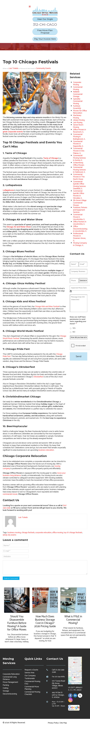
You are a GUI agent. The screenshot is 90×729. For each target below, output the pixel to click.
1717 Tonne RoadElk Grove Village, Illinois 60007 (58, 684)
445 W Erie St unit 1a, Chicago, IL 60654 (58, 695)
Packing (6, 685)
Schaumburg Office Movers (78, 164)
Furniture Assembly (77, 107)
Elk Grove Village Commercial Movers (79, 203)
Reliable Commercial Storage (77, 94)
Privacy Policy (53, 723)
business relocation (46, 450)
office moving (57, 532)
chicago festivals (28, 532)
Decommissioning (10, 694)
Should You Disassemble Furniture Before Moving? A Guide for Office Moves (16, 623)
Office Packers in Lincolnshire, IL (79, 223)
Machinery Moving (77, 116)
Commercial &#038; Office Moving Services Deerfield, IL (79, 185)
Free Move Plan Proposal (45, 31)
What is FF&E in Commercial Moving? (73, 620)
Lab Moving (77, 122)
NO (74, 332)
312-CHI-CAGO (45, 25)
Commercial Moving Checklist (32, 693)
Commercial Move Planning (32, 688)
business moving (14, 532)
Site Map (63, 723)
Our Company (30, 675)
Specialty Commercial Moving (77, 101)
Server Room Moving (78, 126)
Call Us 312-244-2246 (58, 671)
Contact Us (54, 659)
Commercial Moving (77, 88)
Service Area (29, 672)
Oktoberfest (38, 376)
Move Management (10, 682)
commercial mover (10, 494)
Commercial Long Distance (10, 678)
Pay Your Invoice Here (45, 39)
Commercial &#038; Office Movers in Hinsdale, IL (78, 194)
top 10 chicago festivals (73, 532)
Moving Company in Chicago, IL (80, 244)
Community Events (43, 68)
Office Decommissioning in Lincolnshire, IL (80, 229)
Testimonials (30, 678)
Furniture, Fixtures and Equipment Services (80, 210)
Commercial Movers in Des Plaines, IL (78, 151)
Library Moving (79, 120)
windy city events (9, 535)
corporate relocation (43, 532)
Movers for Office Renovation (80, 112)
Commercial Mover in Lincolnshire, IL (79, 217)
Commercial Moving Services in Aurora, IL (79, 158)
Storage (6, 691)
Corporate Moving (77, 83)
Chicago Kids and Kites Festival (47, 306)
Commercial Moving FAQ (32, 682)
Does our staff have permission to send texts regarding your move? (78, 320)
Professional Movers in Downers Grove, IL (79, 237)
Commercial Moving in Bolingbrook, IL (79, 137)
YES (74, 328)
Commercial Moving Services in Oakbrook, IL (79, 170)
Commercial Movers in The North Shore (79, 177)
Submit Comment (11, 578)
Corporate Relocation (11, 674)
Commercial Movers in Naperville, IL (78, 144)
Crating (5, 688)
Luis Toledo (13, 68)
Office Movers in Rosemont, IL (79, 131)
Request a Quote (31, 669)
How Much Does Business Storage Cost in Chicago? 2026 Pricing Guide (45, 621)
